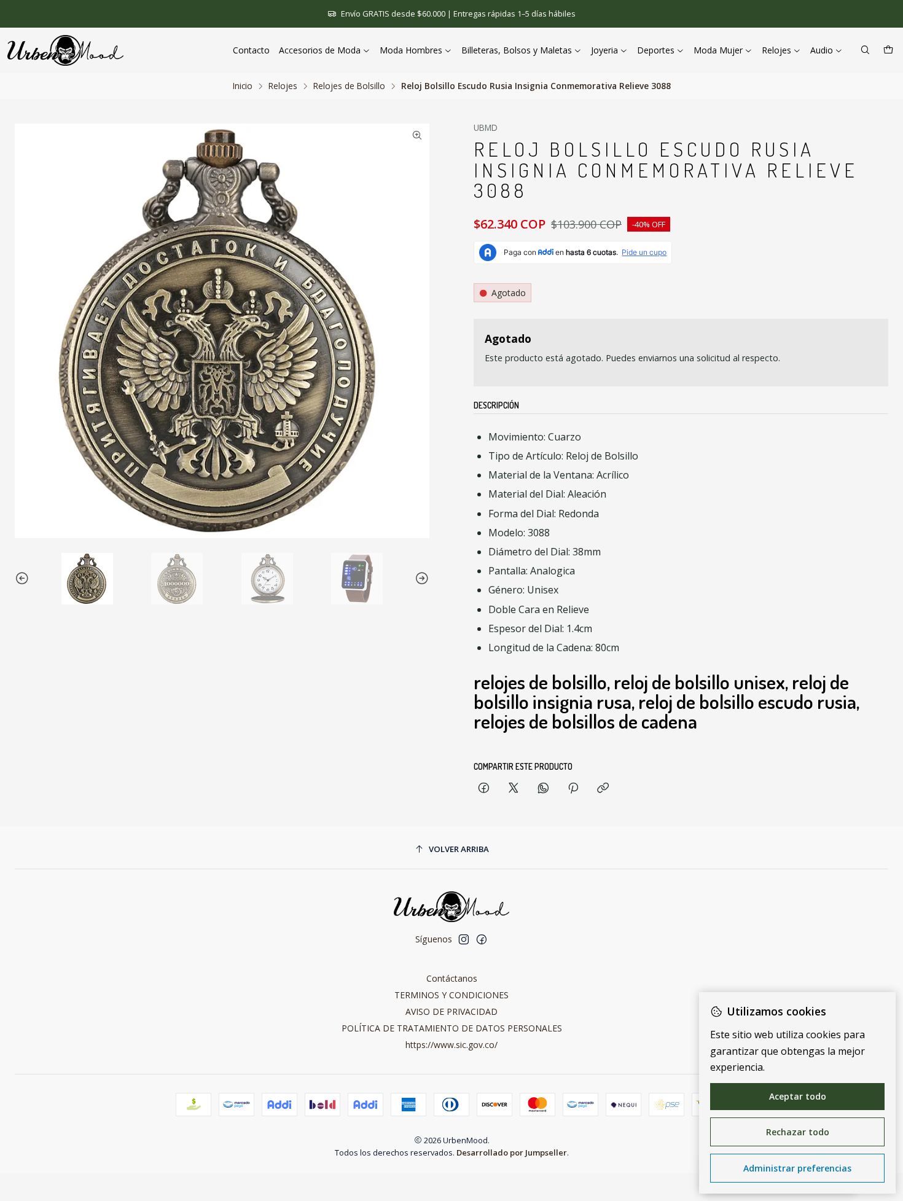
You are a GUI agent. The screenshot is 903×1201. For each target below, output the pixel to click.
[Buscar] (865, 51)
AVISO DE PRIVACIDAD (451, 1011)
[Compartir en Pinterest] (573, 788)
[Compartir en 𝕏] (513, 788)
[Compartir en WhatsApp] (543, 788)
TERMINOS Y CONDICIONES (451, 995)
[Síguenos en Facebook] (481, 939)
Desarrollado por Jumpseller (511, 1152)
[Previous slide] (24, 578)
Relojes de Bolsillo (349, 86)
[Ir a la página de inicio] (65, 50)
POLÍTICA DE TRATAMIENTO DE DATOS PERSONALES (452, 1028)
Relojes (282, 86)
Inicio (242, 86)
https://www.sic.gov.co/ (451, 1044)
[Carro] (888, 51)
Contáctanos (451, 978)
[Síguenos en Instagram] (464, 939)
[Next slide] (420, 578)
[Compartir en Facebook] (484, 788)
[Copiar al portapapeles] (603, 788)
